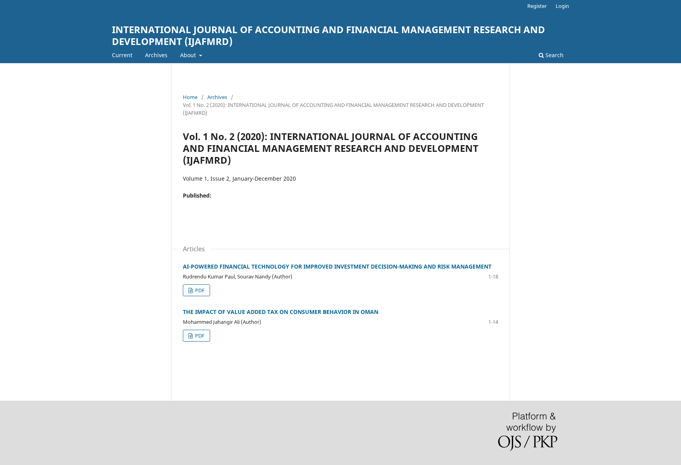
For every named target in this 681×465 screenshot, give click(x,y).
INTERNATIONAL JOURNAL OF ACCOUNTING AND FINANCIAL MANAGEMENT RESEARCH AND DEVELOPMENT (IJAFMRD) (328, 35)
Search (554, 55)
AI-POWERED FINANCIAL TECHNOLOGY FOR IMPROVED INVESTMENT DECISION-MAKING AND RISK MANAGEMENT (337, 266)
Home (190, 97)
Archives (156, 55)
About (188, 55)
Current (122, 55)
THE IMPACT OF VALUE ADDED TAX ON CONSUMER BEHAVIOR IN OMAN (280, 312)
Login (562, 5)
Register (537, 5)
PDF (199, 290)
